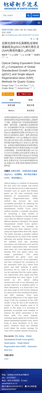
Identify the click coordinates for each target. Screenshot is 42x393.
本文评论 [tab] (30, 111)
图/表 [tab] (30, 100)
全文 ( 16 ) (9, 94)
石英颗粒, (18, 174)
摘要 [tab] (11, 100)
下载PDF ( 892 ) (26, 94)
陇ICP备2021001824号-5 (12, 386)
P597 (6, 359)
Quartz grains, (10, 343)
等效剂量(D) (16, 178)
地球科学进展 (7, 23)
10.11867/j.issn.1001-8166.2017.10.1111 (22, 35)
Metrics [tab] (11, 111)
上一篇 (35, 39)
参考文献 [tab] (11, 105)
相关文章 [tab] (30, 105)
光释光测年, (16, 171)
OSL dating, (20, 336)
